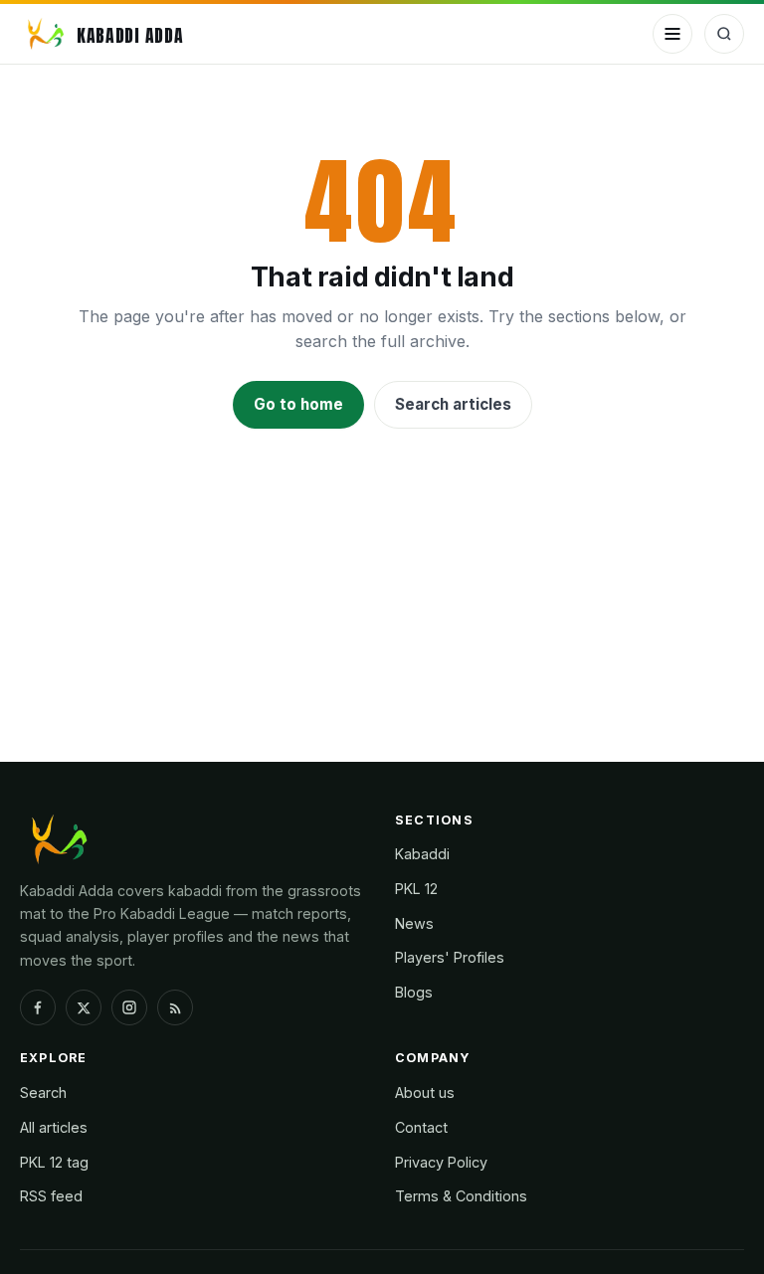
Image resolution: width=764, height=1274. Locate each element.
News (414, 923)
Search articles (453, 404)
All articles (54, 1127)
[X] (83, 1007)
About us (425, 1092)
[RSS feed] (175, 1007)
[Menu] (672, 34)
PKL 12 (416, 888)
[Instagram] (129, 1007)
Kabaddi (422, 853)
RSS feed (51, 1195)
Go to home (298, 404)
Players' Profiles (449, 957)
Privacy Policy (441, 1162)
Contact (421, 1127)
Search (43, 1092)
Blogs (414, 992)
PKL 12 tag (54, 1162)
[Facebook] (38, 1007)
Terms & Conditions (461, 1195)
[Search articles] (724, 34)
